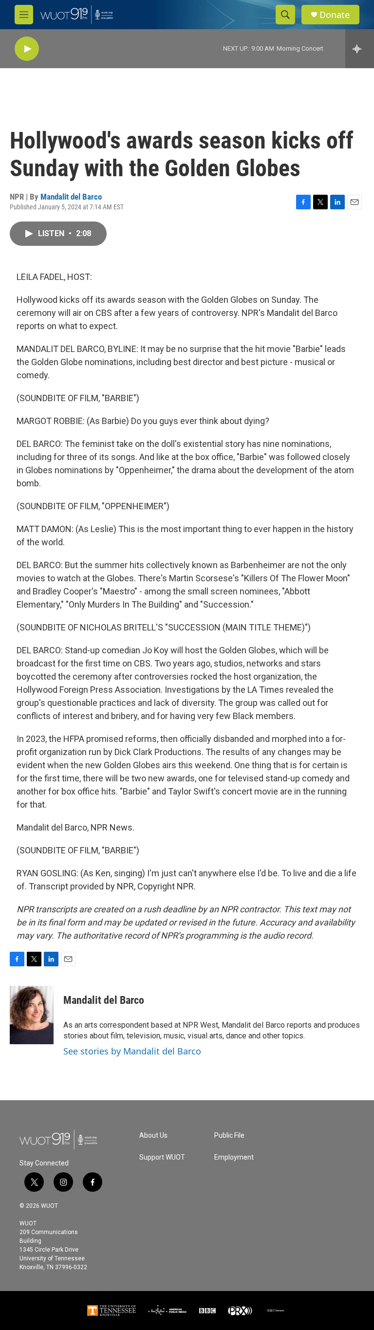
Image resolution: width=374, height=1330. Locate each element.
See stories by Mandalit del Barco (132, 1051)
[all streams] (359, 48)
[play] (27, 49)
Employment (234, 1157)
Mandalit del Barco (71, 197)
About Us (153, 1135)
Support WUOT (162, 1157)
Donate (334, 15)
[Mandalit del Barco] (32, 1015)
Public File (229, 1135)
